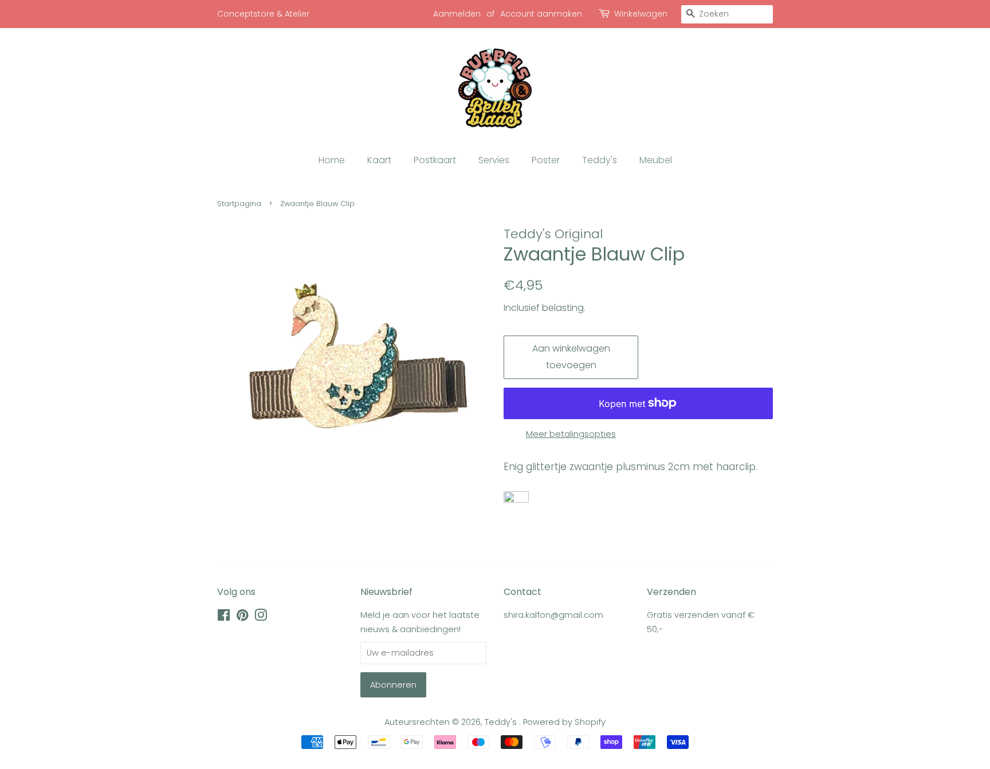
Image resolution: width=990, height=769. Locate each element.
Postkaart (435, 160)
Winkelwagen (640, 13)
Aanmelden (457, 13)
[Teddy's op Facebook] (223, 617)
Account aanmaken (541, 13)
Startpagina (239, 203)
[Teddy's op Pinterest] (242, 617)
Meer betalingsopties (571, 434)
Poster (546, 160)
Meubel (655, 160)
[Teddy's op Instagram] (260, 617)
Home (332, 160)
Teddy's (599, 160)
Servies (493, 160)
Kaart (379, 160)
